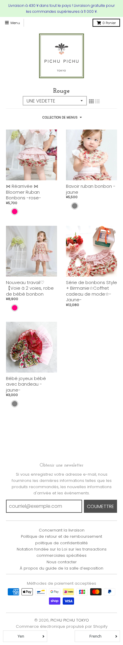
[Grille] (91, 101)
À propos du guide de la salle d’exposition (61, 568)
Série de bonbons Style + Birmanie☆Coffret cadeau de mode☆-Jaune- (91, 291)
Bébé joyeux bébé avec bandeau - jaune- (26, 384)
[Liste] (97, 101)
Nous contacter (62, 562)
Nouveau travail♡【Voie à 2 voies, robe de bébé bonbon (30, 288)
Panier (109, 22)
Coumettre (100, 506)
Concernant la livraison (61, 530)
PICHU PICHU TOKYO (69, 620)
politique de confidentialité (61, 543)
